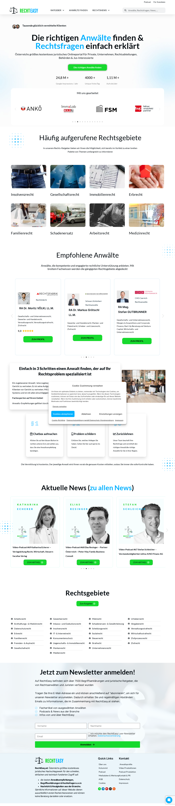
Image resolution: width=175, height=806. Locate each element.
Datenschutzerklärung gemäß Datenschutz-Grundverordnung (90, 420)
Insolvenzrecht (22, 194)
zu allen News (111, 488)
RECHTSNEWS (99, 10)
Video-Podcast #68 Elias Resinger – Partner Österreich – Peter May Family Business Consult (87, 551)
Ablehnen (86, 414)
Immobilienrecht (102, 194)
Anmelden (87, 744)
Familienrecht (22, 233)
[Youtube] (106, 788)
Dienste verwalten (60, 406)
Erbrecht (136, 194)
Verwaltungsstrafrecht (43, 322)
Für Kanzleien (159, 2)
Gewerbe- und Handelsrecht (30, 319)
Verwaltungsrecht (25, 322)
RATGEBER (56, 10)
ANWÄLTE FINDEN (78, 10)
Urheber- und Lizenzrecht (89, 326)
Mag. (125, 307)
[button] (15, 109)
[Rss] (114, 788)
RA (21, 308)
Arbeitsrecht (99, 233)
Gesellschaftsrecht (64, 194)
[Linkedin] (103, 788)
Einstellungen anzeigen (110, 414)
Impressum (119, 420)
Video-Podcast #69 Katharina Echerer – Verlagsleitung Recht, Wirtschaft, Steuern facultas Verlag (33, 551)
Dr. (25, 308)
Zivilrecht (22, 325)
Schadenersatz (61, 233)
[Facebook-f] (99, 788)
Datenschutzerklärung (109, 735)
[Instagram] (110, 788)
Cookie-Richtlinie (58, 420)
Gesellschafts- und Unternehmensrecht (34, 316)
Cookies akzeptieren (63, 414)
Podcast (147, 2)
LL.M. (50, 308)
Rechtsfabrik (41, 300)
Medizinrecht (139, 233)
